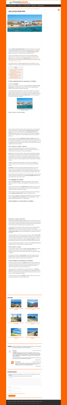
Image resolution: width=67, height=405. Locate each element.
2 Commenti (19, 12)
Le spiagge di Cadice (12, 73)
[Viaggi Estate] (20, 2)
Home (9, 8)
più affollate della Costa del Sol (14, 60)
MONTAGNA (34, 5)
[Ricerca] (59, 10)
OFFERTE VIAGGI (40, 5)
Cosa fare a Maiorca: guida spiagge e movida (32, 323)
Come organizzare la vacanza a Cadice (16, 69)
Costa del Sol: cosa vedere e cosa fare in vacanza (16, 323)
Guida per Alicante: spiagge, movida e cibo (32, 309)
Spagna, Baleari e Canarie (22, 8)
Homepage (9, 401)
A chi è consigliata (13, 70)
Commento (10, 377)
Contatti (25, 401)
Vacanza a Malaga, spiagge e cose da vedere (16, 338)
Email (9, 390)
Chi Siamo (14, 401)
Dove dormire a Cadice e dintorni (15, 72)
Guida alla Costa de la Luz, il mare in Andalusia (32, 338)
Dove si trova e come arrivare (15, 71)
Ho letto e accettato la (17, 393)
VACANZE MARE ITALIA (11, 5)
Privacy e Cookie (39, 401)
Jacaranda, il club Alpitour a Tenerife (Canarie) (16, 309)
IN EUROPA (19, 5)
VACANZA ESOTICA (26, 5)
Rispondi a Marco (38, 366)
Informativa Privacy (21, 393)
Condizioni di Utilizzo (31, 401)
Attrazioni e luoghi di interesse (15, 75)
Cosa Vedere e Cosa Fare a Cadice (15, 74)
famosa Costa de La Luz (34, 58)
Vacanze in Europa (14, 8)
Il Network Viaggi (20, 401)
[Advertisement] (24, 40)
